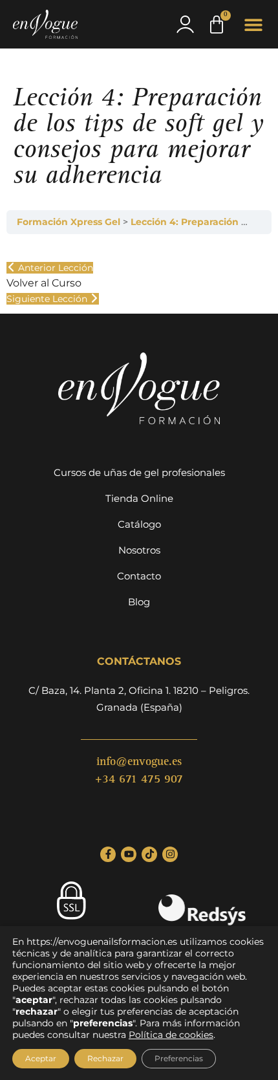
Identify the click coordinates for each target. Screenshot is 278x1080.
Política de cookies (171, 1035)
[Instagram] (170, 854)
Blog (139, 602)
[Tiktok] (149, 854)
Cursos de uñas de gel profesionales (139, 472)
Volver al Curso (43, 283)
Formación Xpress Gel (70, 222)
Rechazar (105, 1058)
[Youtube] (128, 854)
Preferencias (179, 1058)
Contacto (139, 576)
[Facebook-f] (108, 854)
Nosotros (139, 550)
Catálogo (139, 524)
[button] (253, 24)
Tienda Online (139, 498)
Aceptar (40, 1058)
